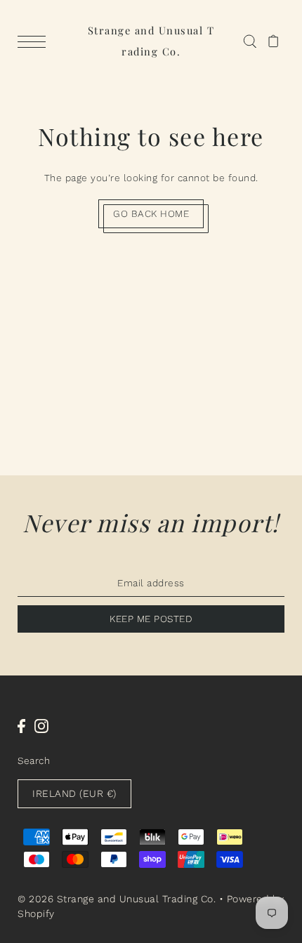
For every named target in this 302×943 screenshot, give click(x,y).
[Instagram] (41, 726)
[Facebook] (21, 726)
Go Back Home (151, 213)
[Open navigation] (35, 41)
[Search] (249, 41)
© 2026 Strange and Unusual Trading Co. (117, 898)
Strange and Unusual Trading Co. (151, 40)
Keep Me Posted (151, 618)
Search (34, 760)
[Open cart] (273, 41)
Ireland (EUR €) (74, 793)
